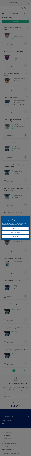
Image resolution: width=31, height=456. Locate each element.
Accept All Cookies (15, 232)
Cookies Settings (15, 228)
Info (21, 224)
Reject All (15, 236)
